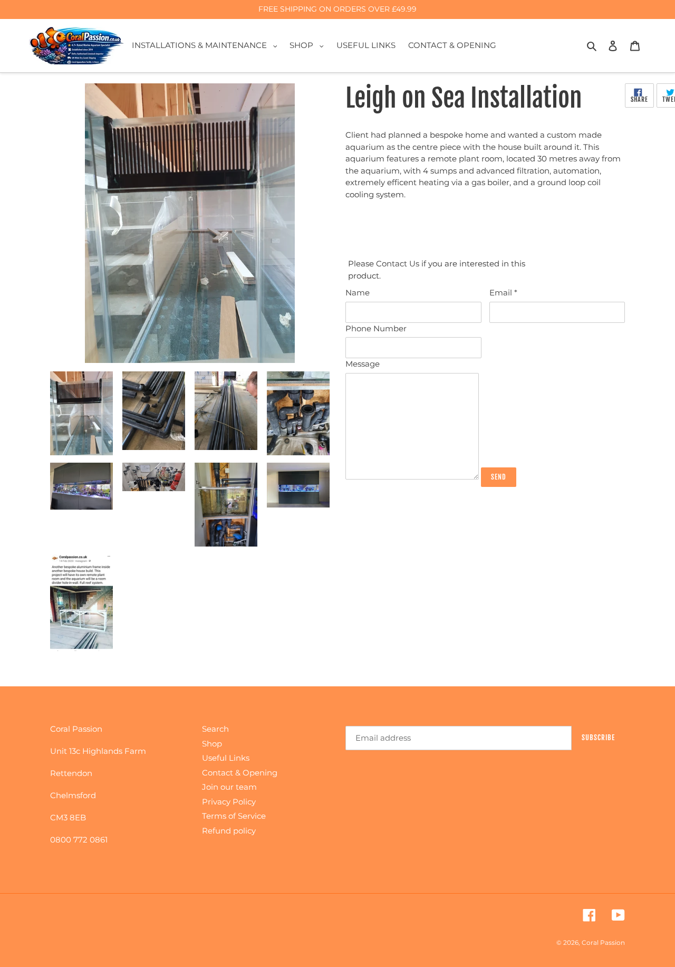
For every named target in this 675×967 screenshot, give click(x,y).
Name (357, 293)
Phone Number (376, 328)
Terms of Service (234, 816)
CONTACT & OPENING (452, 45)
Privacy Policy (229, 802)
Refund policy (229, 831)
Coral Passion (603, 942)
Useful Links (225, 758)
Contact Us (398, 263)
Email (503, 293)
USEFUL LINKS (366, 45)
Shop (212, 744)
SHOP (309, 45)
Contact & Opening (239, 773)
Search (215, 729)
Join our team (229, 787)
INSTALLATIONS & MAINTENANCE (207, 45)
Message (362, 364)
